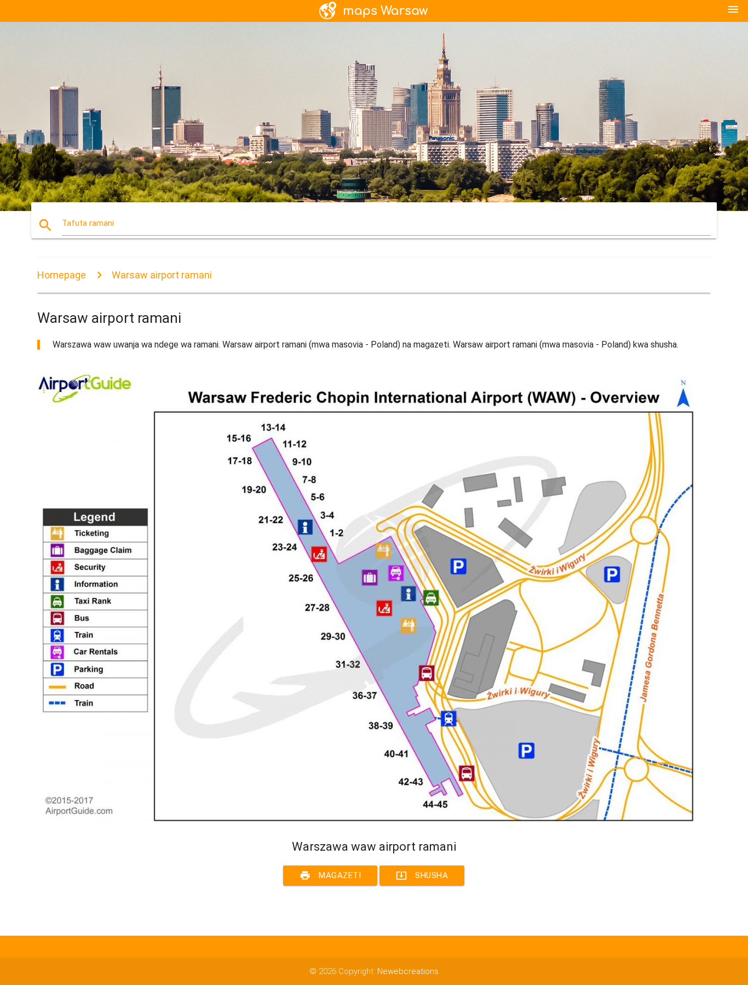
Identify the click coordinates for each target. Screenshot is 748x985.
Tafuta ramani (88, 223)
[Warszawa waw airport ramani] (365, 819)
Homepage (61, 275)
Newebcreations (408, 971)
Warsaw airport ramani (162, 275)
